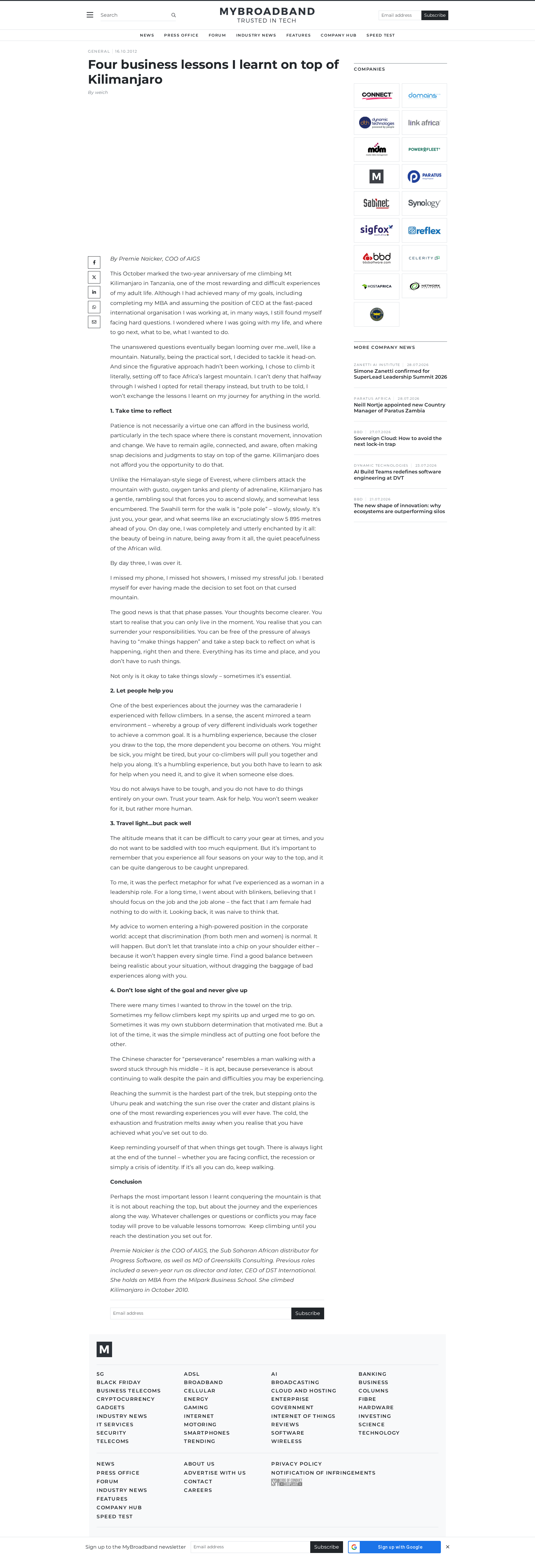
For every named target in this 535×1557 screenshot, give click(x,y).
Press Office (181, 35)
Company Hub (339, 35)
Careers (198, 1490)
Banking (372, 1374)
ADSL (192, 1374)
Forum (217, 35)
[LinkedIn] (94, 292)
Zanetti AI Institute (377, 365)
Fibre (367, 1399)
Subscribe (435, 15)
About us (199, 1464)
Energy (196, 1399)
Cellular (200, 1391)
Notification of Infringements (323, 1473)
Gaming (196, 1407)
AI (274, 1374)
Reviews (285, 1424)
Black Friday (119, 1382)
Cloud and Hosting (303, 1391)
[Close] (448, 1547)
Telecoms (113, 1441)
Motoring (200, 1424)
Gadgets (111, 1407)
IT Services (115, 1424)
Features (298, 35)
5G (100, 1374)
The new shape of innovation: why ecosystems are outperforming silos (399, 508)
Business (374, 1382)
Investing (375, 1416)
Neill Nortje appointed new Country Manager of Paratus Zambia (399, 408)
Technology (379, 1433)
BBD (358, 432)
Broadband (203, 1382)
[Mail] (94, 322)
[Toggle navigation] (90, 15)
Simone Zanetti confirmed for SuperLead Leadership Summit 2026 (400, 374)
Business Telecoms (129, 1391)
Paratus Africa (372, 399)
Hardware (376, 1407)
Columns (374, 1391)
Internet (199, 1416)
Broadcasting (295, 1382)
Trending (199, 1441)
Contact (198, 1481)
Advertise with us (215, 1473)
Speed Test (115, 1517)
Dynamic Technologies (381, 466)
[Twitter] (94, 277)
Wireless (286, 1441)
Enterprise (290, 1399)
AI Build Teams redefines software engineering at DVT (397, 475)
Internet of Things (303, 1416)
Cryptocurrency (126, 1399)
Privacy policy (296, 1464)
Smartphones (207, 1433)
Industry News (256, 35)
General (99, 51)
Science (372, 1424)
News (147, 35)
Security (112, 1433)
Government (292, 1407)
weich (101, 92)
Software (288, 1433)
